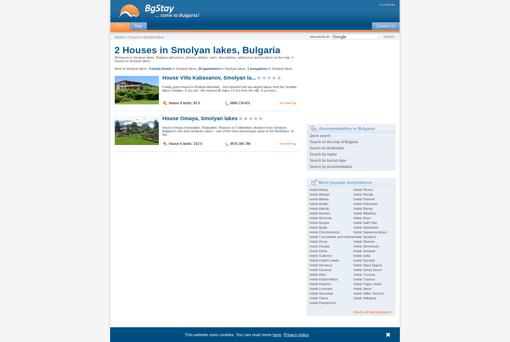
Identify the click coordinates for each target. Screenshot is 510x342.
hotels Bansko (320, 213)
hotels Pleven (363, 189)
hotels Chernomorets (325, 232)
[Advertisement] (351, 80)
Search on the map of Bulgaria (334, 142)
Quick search (320, 136)
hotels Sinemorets (366, 246)
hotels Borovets (321, 218)
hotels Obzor (319, 298)
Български (387, 4)
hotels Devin (318, 241)
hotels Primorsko (366, 204)
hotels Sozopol (364, 260)
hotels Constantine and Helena (331, 237)
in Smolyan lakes (173, 68)
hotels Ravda (363, 208)
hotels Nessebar (321, 293)
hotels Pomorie (364, 199)
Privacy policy (296, 334)
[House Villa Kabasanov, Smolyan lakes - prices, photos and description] (137, 103)
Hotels (120, 26)
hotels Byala (318, 227)
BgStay (120, 37)
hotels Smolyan (364, 251)
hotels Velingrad (365, 298)
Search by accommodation (331, 167)
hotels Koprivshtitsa (324, 279)
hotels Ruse (362, 218)
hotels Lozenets (321, 288)
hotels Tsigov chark (368, 284)
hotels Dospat (319, 246)
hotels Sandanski (366, 227)
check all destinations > (373, 312)
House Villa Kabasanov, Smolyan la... (209, 77)
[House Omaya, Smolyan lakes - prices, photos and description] (137, 144)
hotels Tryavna (364, 274)
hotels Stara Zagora (368, 265)
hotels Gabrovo (321, 255)
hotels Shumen (364, 241)
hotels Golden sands (324, 260)
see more (285, 103)
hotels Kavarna (320, 270)
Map (138, 26)
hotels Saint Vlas (365, 222)
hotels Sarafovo (365, 237)
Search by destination (327, 148)
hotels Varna (362, 288)
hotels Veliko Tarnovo (369, 293)
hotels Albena (319, 199)
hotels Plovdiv (363, 194)
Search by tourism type (328, 160)
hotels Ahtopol (319, 194)
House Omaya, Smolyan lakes (200, 118)
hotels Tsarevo (364, 279)
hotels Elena (318, 251)
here (277, 334)
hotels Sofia (362, 255)
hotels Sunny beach (368, 270)
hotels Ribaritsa (365, 213)
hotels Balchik (319, 208)
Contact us (386, 26)
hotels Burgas (319, 222)
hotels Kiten (318, 274)
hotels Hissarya (321, 265)
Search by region (323, 154)
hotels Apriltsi (319, 204)
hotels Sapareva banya (370, 232)
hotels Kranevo (320, 284)
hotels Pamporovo (323, 303)
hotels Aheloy (319, 189)
